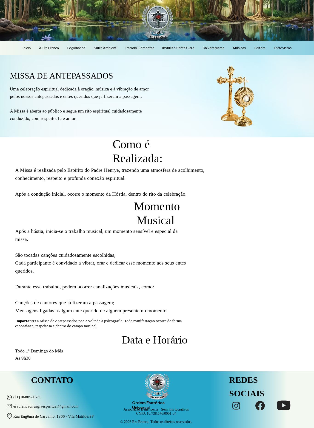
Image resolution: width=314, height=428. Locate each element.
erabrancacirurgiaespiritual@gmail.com (45, 406)
